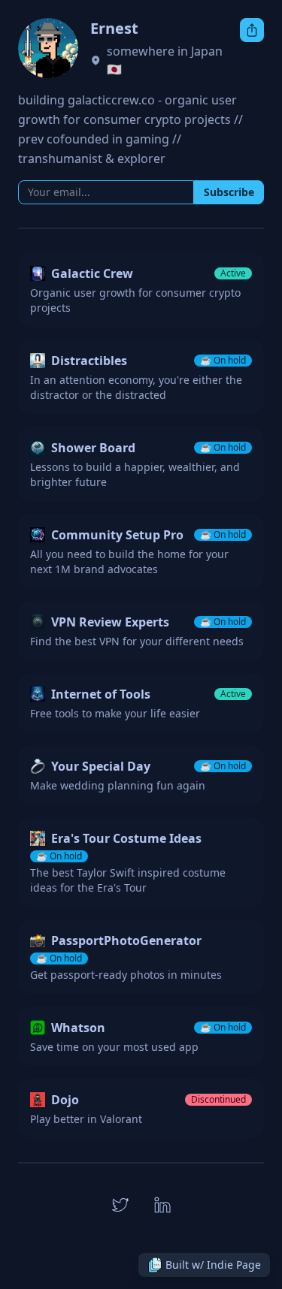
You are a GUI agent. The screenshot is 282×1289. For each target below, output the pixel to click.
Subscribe (229, 192)
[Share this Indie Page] (252, 30)
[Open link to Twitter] (120, 1205)
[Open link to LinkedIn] (162, 1205)
